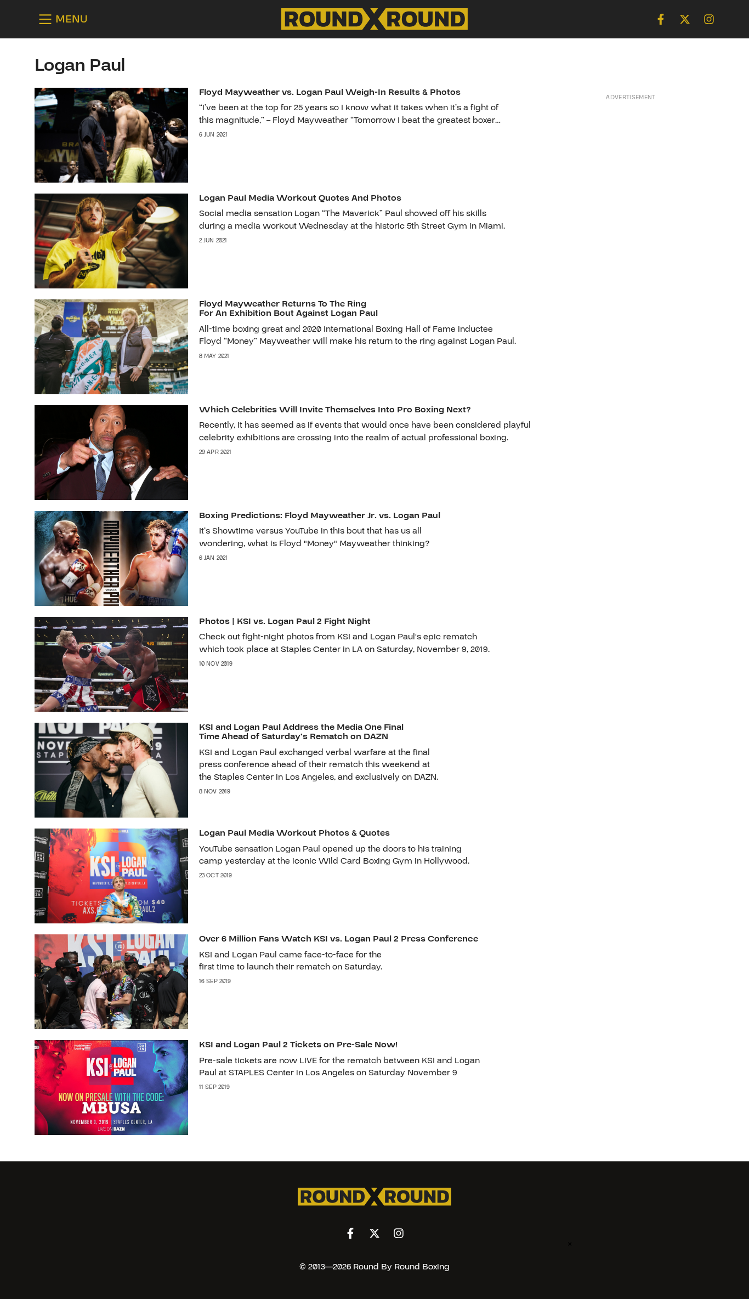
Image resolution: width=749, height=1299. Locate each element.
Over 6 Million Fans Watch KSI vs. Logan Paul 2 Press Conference (338, 939)
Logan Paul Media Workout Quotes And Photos (300, 198)
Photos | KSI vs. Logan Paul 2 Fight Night (285, 621)
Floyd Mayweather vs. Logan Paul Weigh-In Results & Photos (330, 92)
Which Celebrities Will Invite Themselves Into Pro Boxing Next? (335, 410)
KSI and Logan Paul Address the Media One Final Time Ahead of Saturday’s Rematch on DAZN (301, 732)
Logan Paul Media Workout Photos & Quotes (294, 833)
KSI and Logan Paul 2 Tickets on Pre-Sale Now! (298, 1045)
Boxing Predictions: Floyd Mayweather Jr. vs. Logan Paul (319, 515)
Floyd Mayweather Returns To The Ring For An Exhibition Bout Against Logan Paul (288, 309)
